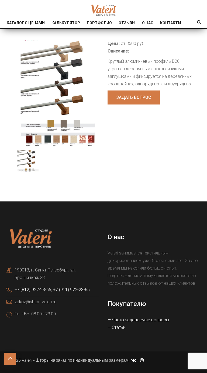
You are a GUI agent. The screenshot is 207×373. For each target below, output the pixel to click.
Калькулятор (65, 23)
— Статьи (116, 327)
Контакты (170, 23)
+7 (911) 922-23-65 (71, 289)
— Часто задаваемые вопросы (138, 319)
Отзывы (127, 23)
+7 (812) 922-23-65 (33, 289)
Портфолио (99, 23)
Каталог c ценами (26, 23)
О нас (147, 23)
